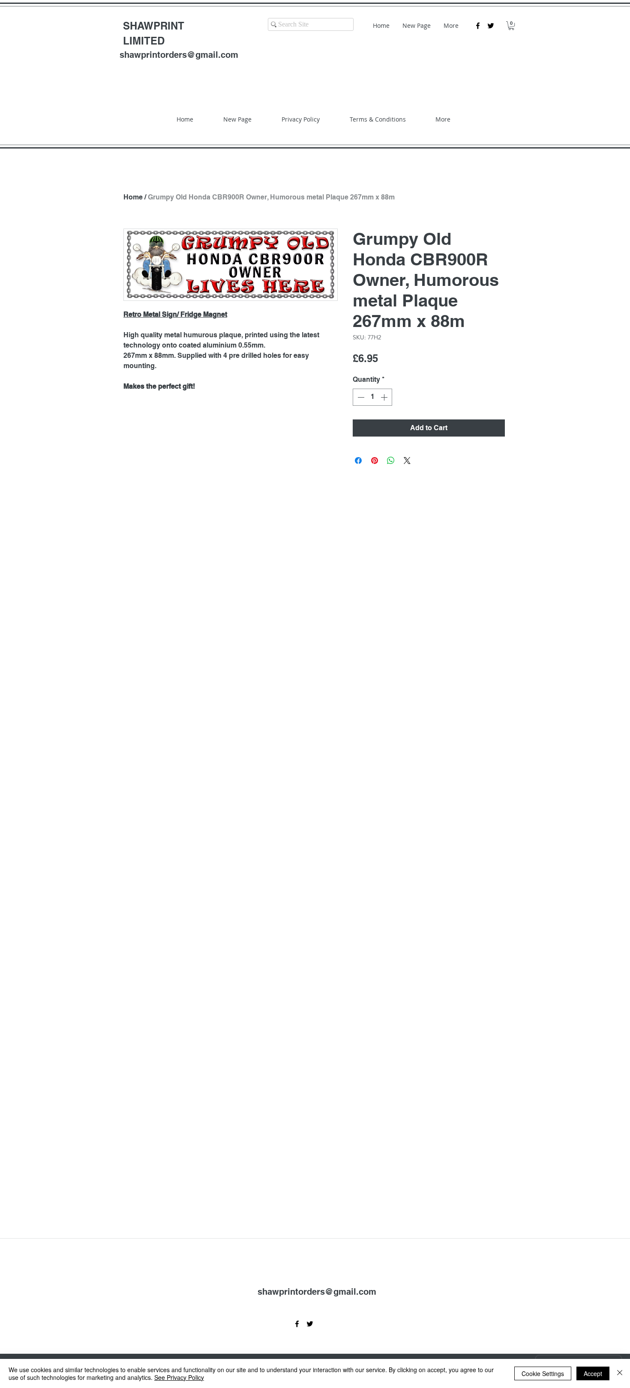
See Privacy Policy (179, 1377)
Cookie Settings (543, 1373)
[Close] (620, 1373)
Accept (593, 1373)
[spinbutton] (372, 397)
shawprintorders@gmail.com (179, 55)
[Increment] (385, 397)
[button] (511, 25)
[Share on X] (407, 460)
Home (133, 197)
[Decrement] (360, 397)
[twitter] (490, 25)
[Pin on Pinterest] (374, 460)
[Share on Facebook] (358, 460)
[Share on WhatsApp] (391, 460)
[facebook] (478, 25)
